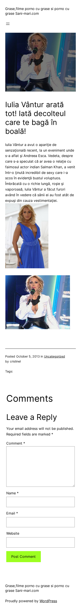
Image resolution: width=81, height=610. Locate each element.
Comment (15, 443)
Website (12, 533)
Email (12, 513)
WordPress (48, 601)
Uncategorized (54, 356)
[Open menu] (7, 23)
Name (12, 493)
